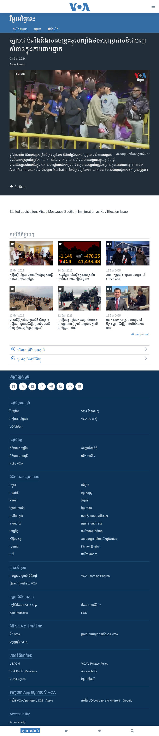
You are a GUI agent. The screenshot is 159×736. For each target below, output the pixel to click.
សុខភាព (14, 546)
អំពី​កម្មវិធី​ (53, 29)
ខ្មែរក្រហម (86, 508)
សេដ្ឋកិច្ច (14, 531)
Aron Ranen (17, 64)
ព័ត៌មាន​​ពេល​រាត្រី (19, 455)
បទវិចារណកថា (89, 554)
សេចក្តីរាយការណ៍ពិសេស (94, 515)
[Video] (66, 731)
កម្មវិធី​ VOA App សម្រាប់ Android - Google (106, 700)
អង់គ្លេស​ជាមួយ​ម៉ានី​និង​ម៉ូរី (23, 575)
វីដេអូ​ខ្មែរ (14, 411)
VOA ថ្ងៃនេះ (16, 426)
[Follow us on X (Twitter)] (23, 386)
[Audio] (99, 731)
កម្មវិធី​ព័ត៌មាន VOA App (23, 605)
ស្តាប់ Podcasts (19, 612)
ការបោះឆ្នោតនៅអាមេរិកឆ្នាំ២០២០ (99, 538)
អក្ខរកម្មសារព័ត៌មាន (91, 523)
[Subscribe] (79, 386)
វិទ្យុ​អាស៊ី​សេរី (87, 679)
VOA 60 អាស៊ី (89, 419)
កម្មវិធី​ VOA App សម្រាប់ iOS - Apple (31, 700)
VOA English (18, 679)
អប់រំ (12, 554)
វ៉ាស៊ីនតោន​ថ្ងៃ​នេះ (19, 419)
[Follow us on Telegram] (51, 386)
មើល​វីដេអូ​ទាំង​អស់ (140, 334)
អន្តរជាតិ (14, 492)
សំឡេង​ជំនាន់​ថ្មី (89, 448)
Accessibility (89, 671)
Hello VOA (16, 463)
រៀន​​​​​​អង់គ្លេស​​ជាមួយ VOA (23, 583)
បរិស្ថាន (85, 485)
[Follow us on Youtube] (32, 386)
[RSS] (60, 386)
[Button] (17, 188)
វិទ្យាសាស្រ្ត (87, 492)
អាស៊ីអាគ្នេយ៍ (16, 515)
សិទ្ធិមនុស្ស (15, 538)
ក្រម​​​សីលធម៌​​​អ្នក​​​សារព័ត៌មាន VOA (99, 634)
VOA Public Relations (23, 671)
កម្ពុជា (13, 485)
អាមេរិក (14, 500)
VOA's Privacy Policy (94, 663)
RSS (84, 612)
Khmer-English (90, 546)
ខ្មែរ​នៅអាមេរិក (17, 508)
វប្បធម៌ (85, 500)
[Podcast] (70, 386)
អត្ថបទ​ (37, 29)
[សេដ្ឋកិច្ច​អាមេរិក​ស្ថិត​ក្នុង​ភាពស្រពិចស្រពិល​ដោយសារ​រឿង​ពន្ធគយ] (79, 253)
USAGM (15, 663)
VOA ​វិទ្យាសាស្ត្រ (90, 411)
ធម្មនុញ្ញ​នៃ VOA (18, 642)
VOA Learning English (95, 575)
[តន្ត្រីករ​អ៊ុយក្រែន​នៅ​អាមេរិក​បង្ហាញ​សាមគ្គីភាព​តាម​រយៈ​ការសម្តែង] (31, 253)
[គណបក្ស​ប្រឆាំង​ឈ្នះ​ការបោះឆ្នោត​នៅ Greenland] (127, 253)
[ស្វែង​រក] (132, 731)
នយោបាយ (15, 523)
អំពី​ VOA (15, 634)
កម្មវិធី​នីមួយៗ (20, 29)
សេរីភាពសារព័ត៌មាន (92, 531)
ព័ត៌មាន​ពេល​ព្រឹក (19, 448)
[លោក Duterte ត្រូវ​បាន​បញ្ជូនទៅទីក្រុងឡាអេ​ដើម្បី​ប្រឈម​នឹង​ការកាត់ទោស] (127, 298)
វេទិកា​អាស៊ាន (88, 455)
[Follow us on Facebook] (13, 386)
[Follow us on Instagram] (42, 386)
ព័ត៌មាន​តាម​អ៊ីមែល (91, 605)
